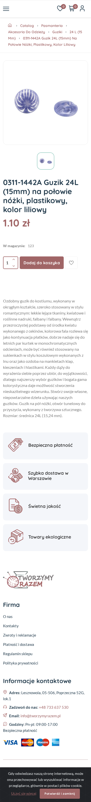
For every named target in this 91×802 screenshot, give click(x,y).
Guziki (57, 32)
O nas (8, 616)
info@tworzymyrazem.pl (40, 716)
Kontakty (11, 625)
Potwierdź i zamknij (59, 793)
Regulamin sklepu (17, 653)
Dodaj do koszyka (42, 262)
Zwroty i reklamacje (19, 635)
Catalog (27, 25)
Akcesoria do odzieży (26, 32)
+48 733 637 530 (54, 707)
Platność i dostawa (18, 644)
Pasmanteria (52, 25)
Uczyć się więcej (23, 793)
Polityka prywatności (20, 663)
